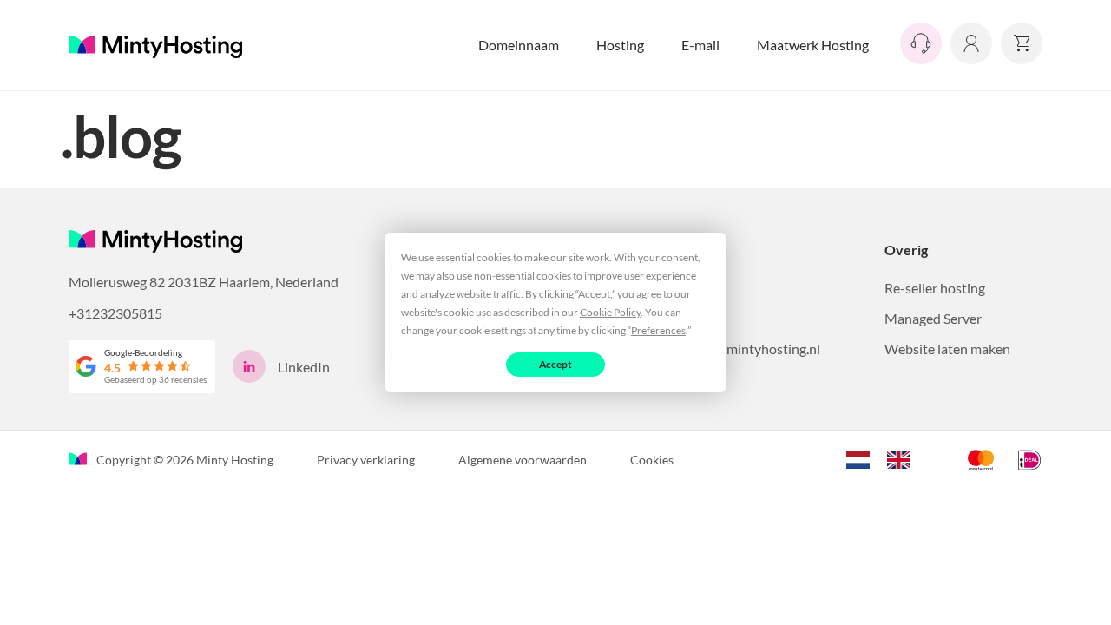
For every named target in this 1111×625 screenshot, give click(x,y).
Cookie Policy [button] (610, 312)
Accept (556, 364)
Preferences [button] (658, 330)
